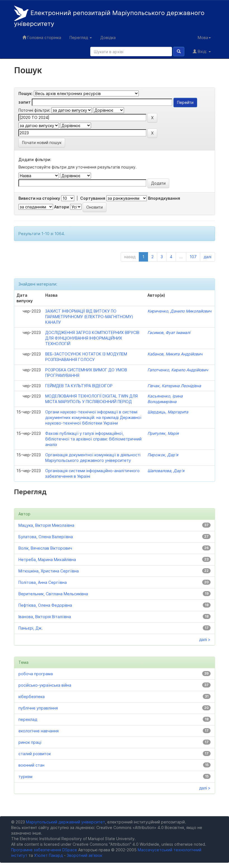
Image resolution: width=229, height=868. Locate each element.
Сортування (92, 198)
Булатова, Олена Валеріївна (45, 536)
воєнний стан (31, 765)
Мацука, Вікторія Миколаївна (46, 525)
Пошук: (25, 93)
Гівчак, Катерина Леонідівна (174, 385)
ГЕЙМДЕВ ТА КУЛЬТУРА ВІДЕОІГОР (79, 385)
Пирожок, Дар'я (162, 454)
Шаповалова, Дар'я (165, 470)
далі (207, 256)
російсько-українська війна (44, 685)
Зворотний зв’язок (84, 855)
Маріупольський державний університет (65, 822)
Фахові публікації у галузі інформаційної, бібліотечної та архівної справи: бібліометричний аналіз (93, 439)
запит (24, 102)
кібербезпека (31, 696)
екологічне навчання (38, 730)
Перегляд (79, 37)
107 (193, 256)
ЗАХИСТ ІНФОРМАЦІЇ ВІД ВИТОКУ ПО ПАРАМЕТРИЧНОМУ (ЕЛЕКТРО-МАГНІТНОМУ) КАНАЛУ (89, 317)
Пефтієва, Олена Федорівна (45, 605)
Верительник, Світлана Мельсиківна (53, 593)
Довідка (108, 37)
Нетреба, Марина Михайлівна (47, 559)
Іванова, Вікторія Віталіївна (44, 616)
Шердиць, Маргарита (167, 411)
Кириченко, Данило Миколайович (179, 311)
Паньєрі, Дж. (30, 628)
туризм (25, 776)
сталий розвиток (34, 753)
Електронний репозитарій (109, 18)
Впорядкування (164, 198)
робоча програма (35, 673)
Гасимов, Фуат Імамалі (168, 332)
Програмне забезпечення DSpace (44, 849)
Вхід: (202, 51)
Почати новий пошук (41, 142)
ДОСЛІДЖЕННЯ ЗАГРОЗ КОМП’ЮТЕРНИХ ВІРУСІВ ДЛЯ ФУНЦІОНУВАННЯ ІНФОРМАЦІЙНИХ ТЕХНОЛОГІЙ (92, 338)
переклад (27, 719)
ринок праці (29, 742)
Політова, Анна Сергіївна (42, 582)
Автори (61, 206)
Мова (203, 37)
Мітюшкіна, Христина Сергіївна (48, 571)
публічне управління (38, 708)
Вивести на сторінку (39, 198)
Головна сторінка (43, 37)
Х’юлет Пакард (48, 855)
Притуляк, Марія (163, 433)
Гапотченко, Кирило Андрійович (177, 369)
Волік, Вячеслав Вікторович (45, 548)
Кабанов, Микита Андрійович (174, 354)
